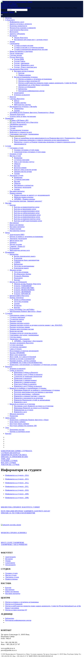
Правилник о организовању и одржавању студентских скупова (33, 364)
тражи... (4, 10)
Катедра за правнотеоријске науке (26, 207)
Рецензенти (18, 278)
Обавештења (19, 108)
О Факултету (10, 20)
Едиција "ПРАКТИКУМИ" (24, 288)
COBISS (17, 262)
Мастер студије (15, 156)
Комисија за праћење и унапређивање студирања (28, 388)
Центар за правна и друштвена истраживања (35, 79)
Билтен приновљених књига (24, 256)
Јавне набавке (10, 418)
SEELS (16, 101)
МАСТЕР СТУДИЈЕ (8, 463)
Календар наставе (16, 331)
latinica (11, 12)
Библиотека (22, 89)
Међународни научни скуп (20, 250)
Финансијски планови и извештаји (23, 28)
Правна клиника (24, 75)
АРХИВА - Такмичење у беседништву (28, 341)
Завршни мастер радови (23, 171)
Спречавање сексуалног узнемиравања (24, 134)
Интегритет (14, 32)
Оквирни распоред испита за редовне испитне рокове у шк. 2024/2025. (36, 325)
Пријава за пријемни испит (20, 431)
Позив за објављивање (22, 299)
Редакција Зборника (21, 276)
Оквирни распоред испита (19, 323)
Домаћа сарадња (20, 103)
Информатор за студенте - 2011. (17, 486)
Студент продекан (16, 345)
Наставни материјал (17, 191)
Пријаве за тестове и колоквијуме (22, 359)
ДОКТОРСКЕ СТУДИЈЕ (10, 465)
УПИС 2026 (5, 459)
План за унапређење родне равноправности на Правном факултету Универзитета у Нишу (47, 138)
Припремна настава (17, 429)
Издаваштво (9, 252)
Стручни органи (16, 55)
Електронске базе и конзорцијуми (26, 260)
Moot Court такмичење (18, 355)
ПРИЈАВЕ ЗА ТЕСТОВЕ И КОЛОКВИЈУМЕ (18, 513)
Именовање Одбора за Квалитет (26, 372)
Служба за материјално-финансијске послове (31, 49)
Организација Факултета (19, 69)
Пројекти (13, 242)
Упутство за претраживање (24, 266)
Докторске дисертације (22, 187)
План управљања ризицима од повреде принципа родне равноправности (41, 140)
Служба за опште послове (23, 45)
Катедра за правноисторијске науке (27, 219)
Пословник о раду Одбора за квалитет (28, 374)
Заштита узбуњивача (17, 34)
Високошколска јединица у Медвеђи (23, 106)
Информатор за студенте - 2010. (17, 490)
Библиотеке (18, 264)
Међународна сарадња (22, 104)
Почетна (8, 18)
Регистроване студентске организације (24, 351)
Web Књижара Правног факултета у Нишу (25, 311)
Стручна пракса (15, 337)
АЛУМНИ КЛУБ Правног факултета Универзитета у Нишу (32, 112)
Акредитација (10, 557)
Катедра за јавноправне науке (25, 209)
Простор (13, 97)
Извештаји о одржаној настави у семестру (29, 396)
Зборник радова (15, 270)
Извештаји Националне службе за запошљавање (32, 400)
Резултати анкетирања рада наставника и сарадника (33, 392)
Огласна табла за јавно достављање (23, 116)
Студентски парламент (18, 347)
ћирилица (4, 12)
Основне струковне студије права (26, 150)
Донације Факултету (17, 114)
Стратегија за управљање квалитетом (28, 376)
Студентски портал (17, 319)
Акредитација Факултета (19, 30)
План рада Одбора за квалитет (25, 384)
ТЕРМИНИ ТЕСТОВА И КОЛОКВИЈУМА (26, 363)
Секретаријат (14, 43)
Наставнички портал (17, 231)
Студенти (8, 313)
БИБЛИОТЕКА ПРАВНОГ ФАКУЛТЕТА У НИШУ (20, 507)
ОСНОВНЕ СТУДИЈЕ (9, 461)
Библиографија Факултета (19, 296)
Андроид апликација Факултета (21, 343)
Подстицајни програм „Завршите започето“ (26, 201)
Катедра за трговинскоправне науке (27, 215)
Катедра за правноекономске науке (27, 217)
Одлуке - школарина (21, 63)
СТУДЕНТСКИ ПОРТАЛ (10, 453)
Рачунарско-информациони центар (31, 91)
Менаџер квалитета (17, 414)
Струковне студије (16, 148)
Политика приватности (18, 26)
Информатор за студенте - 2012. (17, 483)
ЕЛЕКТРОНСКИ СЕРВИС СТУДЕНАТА (16, 451)
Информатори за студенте (23, 410)
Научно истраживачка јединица (26, 77)
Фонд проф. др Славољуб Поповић (23, 357)
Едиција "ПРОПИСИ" (22, 294)
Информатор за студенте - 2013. (17, 479)
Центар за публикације (27, 87)
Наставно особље (16, 126)
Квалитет (8, 366)
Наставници (14, 223)
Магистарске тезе (16, 240)
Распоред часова (16, 321)
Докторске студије (16, 175)
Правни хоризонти (17, 298)
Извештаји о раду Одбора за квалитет (28, 386)
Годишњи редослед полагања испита (23, 333)
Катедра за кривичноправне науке (26, 211)
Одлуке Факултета (16, 57)
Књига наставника (17, 225)
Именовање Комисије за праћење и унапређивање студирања (37, 390)
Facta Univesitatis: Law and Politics (22, 309)
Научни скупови (16, 244)
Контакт (17, 280)
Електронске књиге (21, 268)
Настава (17, 166)
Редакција (17, 305)
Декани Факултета (21, 38)
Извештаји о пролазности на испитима (28, 398)
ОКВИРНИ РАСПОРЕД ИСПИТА (14, 455)
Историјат (13, 36)
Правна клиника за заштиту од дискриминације (32, 195)
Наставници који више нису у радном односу (31, 39)
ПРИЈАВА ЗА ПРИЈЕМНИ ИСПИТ (14, 457)
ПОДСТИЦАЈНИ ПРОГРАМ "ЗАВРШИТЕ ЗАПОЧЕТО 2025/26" (25, 511)
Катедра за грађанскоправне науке (27, 213)
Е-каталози (18, 258)
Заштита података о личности (21, 24)
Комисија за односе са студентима (22, 404)
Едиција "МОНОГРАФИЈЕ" (24, 290)
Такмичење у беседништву (20, 339)
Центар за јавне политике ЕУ (29, 81)
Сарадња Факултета (17, 99)
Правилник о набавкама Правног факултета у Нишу (29, 420)
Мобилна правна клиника (23, 197)
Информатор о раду (17, 22)
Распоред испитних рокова (20, 327)
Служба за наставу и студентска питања (29, 47)
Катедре (21, 73)
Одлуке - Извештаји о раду (24, 65)
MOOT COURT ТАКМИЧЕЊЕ (12, 542)
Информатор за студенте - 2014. (17, 475)
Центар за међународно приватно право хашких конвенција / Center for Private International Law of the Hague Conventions (47, 84)
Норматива (9, 118)
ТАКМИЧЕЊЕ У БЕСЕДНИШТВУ (14, 544)
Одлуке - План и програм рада (25, 67)
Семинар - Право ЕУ (17, 246)
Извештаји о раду (20, 402)
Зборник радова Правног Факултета (27, 284)
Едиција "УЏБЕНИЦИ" (23, 286)
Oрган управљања (16, 53)
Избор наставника (12, 591)
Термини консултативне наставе (22, 329)
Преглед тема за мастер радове (25, 169)
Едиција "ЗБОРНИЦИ (22, 292)
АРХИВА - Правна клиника (24, 199)
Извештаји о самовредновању (25, 382)
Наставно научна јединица (24, 71)
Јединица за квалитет (22, 95)
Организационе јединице (19, 130)
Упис (7, 428)
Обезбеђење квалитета (18, 124)
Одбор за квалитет (16, 370)
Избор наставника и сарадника (21, 51)
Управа (12, 41)
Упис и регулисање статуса (24, 162)
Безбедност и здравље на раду (21, 132)
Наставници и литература (23, 185)
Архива (17, 110)
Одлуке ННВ (19, 59)
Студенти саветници (17, 317)
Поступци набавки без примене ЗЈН (23, 426)
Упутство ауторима (21, 272)
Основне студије (16, 154)
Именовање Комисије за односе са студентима (31, 408)
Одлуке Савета (19, 61)
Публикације (14, 248)
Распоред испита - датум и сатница (23, 361)
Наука (7, 233)
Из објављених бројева (22, 274)
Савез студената (16, 349)
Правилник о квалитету (23, 378)
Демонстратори (15, 229)
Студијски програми (21, 160)
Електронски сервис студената (21, 315)
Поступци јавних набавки (19, 424)
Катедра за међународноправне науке (28, 221)
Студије (12, 128)
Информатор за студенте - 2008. (17, 498)
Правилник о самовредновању (25, 380)
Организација (10, 565)
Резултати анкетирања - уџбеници (26, 394)
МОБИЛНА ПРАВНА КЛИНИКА (14, 533)
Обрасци (17, 164)
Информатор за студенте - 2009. (17, 494)
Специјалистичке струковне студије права (30, 152)
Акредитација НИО (17, 234)
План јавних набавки (17, 422)
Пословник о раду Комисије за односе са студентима (33, 406)
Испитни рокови (20, 168)
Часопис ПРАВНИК (17, 353)
